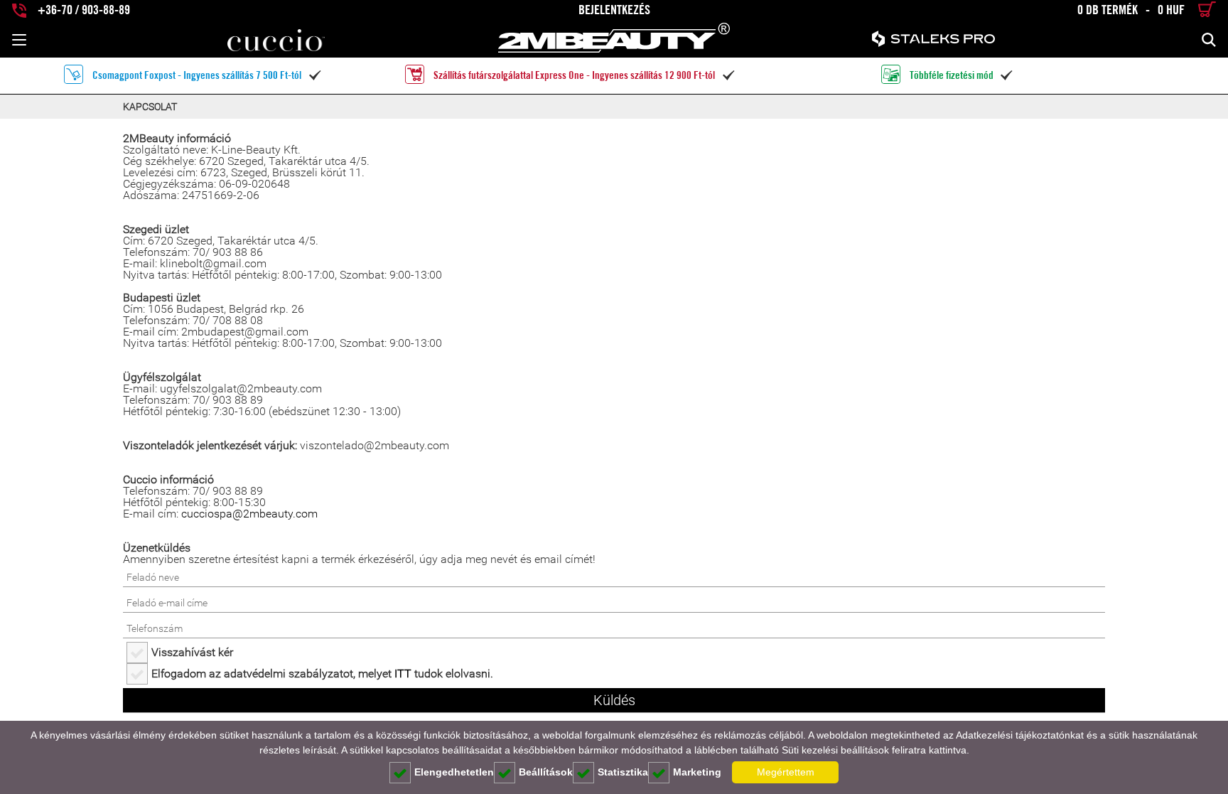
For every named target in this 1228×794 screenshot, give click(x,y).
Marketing (697, 772)
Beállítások (546, 772)
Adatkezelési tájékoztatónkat (1020, 735)
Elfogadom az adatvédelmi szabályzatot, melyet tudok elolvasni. (322, 673)
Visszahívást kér (192, 652)
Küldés (614, 700)
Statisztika (623, 772)
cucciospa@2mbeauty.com (249, 513)
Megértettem (785, 772)
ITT (402, 673)
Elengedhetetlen (454, 772)
